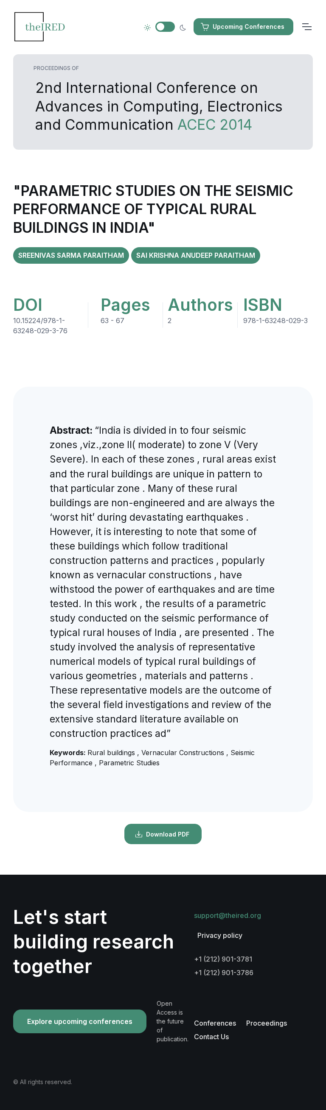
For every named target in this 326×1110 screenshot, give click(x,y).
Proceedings (266, 1023)
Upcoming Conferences (248, 26)
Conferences (215, 1023)
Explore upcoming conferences (79, 1021)
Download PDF (167, 834)
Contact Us (211, 1036)
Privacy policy (219, 935)
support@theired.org (227, 915)
